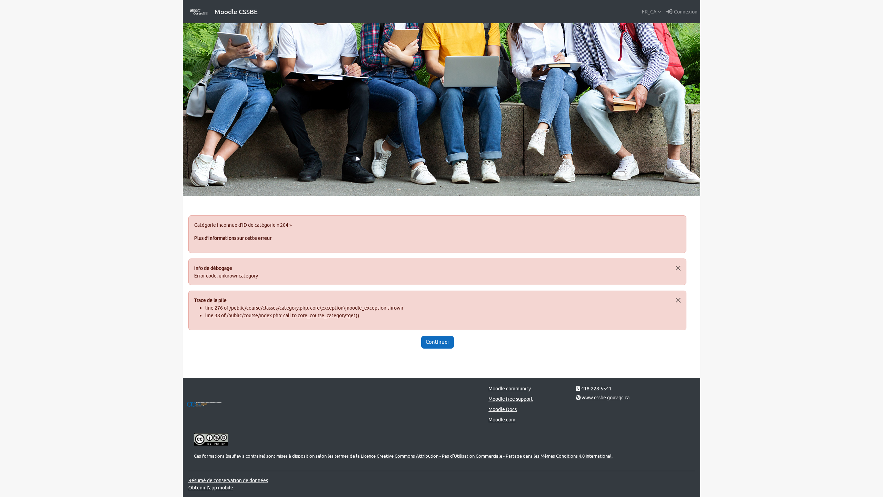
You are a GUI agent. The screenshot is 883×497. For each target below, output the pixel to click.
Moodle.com (501, 419)
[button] (651, 11)
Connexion (685, 11)
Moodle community (509, 388)
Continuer (437, 342)
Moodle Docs (502, 409)
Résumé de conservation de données (228, 480)
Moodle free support (510, 399)
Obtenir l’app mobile (210, 487)
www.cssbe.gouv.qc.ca (605, 397)
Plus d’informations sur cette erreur (232, 238)
